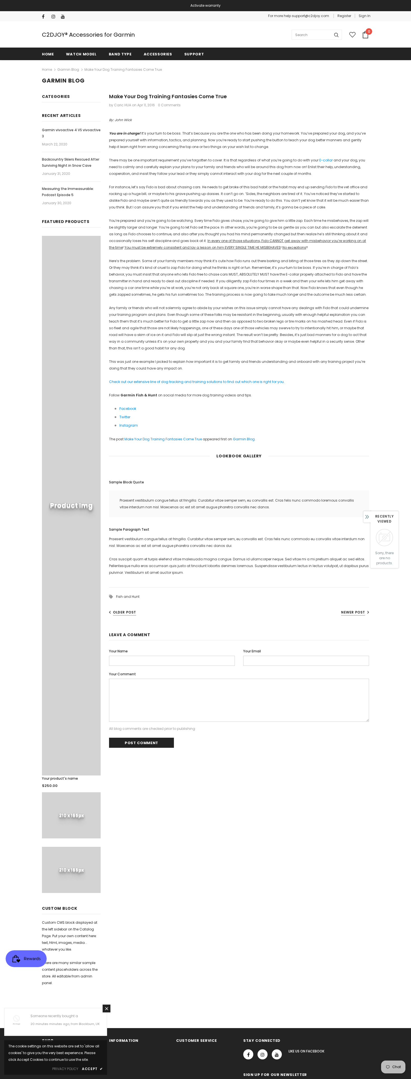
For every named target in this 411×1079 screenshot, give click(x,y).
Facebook (127, 408)
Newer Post (353, 612)
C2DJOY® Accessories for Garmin (88, 34)
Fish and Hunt (128, 596)
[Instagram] (54, 16)
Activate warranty (205, 5)
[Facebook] (45, 16)
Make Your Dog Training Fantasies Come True (163, 439)
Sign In (364, 15)
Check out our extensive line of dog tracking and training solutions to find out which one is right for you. (197, 381)
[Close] (106, 1008)
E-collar (326, 160)
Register (344, 15)
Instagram (128, 425)
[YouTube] (64, 16)
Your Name (118, 651)
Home (47, 69)
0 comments (169, 105)
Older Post (124, 612)
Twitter (124, 417)
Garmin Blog (68, 69)
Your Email (252, 651)
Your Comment (122, 674)
